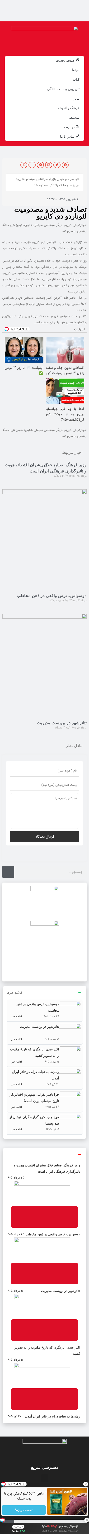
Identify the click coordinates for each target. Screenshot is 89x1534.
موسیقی (74, 117)
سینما (76, 70)
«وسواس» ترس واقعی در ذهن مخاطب (52, 595)
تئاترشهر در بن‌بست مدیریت (62, 722)
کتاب (76, 79)
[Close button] (85, 1484)
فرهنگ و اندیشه (68, 108)
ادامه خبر (16, 1016)
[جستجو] (8, 872)
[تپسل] (2, 1520)
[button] (65, 165)
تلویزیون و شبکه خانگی (63, 89)
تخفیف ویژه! (24, 1510)
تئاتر (77, 98)
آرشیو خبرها (14, 992)
